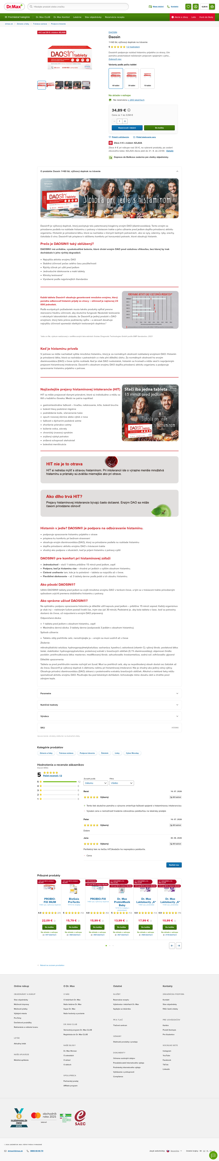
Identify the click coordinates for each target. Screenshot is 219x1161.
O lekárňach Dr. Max (71, 1000)
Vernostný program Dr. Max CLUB (77, 1030)
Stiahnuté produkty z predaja (125, 1042)
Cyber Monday (132, 753)
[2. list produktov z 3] (109, 945)
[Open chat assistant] (213, 1155)
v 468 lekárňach (74, 935)
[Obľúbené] (188, 7)
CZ (204, 1151)
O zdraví (66, 1060)
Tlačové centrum (120, 1025)
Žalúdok (104, 753)
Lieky (117, 753)
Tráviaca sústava (66, 753)
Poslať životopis (169, 1030)
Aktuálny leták (20, 1043)
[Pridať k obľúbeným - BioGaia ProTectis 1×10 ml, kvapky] (82, 881)
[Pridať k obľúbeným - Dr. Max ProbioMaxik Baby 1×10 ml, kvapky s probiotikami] (130, 881)
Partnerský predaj (70, 1081)
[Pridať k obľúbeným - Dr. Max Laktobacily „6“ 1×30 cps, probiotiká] (179, 881)
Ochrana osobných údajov (124, 1058)
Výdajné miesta (20, 1013)
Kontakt (166, 1000)
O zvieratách (68, 1055)
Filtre (112, 779)
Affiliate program (70, 1085)
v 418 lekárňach (171, 935)
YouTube (166, 1055)
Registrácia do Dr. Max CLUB (75, 1034)
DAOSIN (113, 32)
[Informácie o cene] (129, 110)
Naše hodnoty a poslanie (73, 1013)
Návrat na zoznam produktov (52, 965)
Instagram (167, 1051)
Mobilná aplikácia (21, 1060)
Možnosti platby (20, 1009)
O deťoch (67, 1064)
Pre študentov (168, 1034)
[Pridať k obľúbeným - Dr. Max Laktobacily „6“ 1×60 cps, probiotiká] (154, 881)
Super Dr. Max (69, 1009)
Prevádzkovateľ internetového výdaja (128, 1063)
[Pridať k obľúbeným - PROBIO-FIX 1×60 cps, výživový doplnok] (106, 881)
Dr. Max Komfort (62, 17)
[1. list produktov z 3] (106, 946)
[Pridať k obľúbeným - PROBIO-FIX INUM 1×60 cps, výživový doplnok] (58, 881)
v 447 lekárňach (50, 935)
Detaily (170, 150)
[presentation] (49, 887)
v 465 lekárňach (98, 935)
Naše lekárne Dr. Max (72, 1004)
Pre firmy (17, 1018)
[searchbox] (78, 6)
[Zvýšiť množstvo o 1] (124, 121)
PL (207, 1151)
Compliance (118, 1076)
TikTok (165, 1064)
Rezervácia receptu (114, 17)
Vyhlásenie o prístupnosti (123, 1072)
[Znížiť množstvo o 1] (114, 121)
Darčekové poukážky (23, 1022)
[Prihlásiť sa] (196, 7)
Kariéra (166, 1025)
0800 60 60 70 (36, 1151)
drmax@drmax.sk (15, 1151)
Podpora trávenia (87, 753)
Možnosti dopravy (21, 1004)
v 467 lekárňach (122, 935)
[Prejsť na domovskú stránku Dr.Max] (14, 6)
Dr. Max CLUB (43, 17)
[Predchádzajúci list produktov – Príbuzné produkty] (172, 945)
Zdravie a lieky (46, 753)
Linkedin (166, 1069)
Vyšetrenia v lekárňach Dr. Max (126, 1004)
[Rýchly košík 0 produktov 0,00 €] (212, 7)
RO (211, 1151)
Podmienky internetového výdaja (126, 1067)
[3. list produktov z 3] (113, 945)
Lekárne (77, 17)
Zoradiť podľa (89, 779)
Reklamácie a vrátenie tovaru (26, 1027)
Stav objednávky (93, 17)
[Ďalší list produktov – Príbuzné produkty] (179, 945)
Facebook (167, 1060)
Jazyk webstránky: (157, 1151)
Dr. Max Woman (70, 1051)
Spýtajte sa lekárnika (122, 1009)
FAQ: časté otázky (170, 1009)
